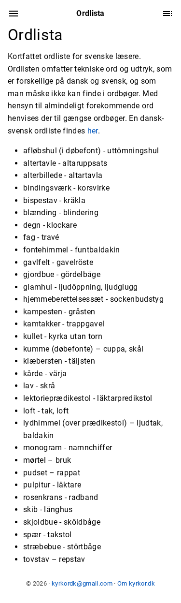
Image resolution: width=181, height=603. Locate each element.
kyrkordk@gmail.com (82, 583)
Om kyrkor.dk (136, 583)
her (92, 130)
